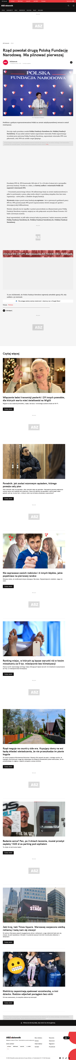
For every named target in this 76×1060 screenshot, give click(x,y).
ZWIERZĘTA (22, 10)
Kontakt (37, 1046)
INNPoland (20, 1)
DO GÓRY (66, 1038)
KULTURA (29, 10)
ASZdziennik (4, 1)
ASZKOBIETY (10, 10)
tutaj (47, 144)
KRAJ (16, 10)
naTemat (12, 1)
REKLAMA (40, 10)
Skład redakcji (38, 1043)
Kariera (37, 1041)
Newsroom (52, 1041)
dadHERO (36, 1)
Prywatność (52, 1046)
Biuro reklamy (38, 1038)
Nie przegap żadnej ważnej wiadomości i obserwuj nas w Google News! (39, 301)
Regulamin (51, 1043)
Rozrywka (43, 1)
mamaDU (28, 1)
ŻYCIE (3, 10)
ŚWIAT (34, 10)
